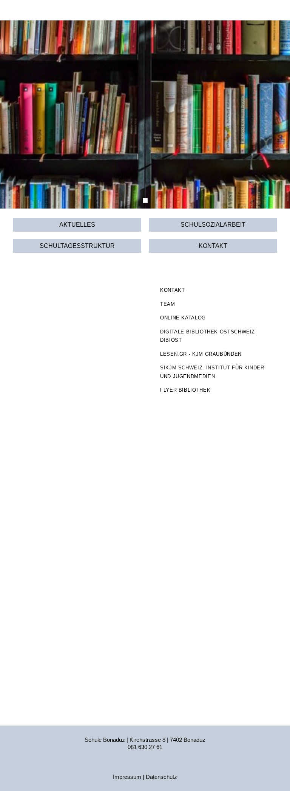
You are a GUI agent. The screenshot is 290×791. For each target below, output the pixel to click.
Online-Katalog (183, 318)
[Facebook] (145, 766)
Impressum (127, 777)
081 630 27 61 (145, 747)
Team (167, 304)
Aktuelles (77, 224)
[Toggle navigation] (270, 10)
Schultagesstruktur (77, 246)
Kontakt (213, 246)
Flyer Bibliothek (185, 390)
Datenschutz (161, 777)
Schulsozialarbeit (212, 224)
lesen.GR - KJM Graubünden (201, 354)
